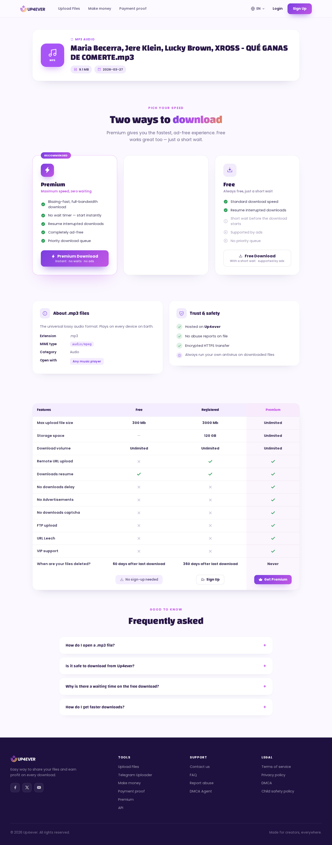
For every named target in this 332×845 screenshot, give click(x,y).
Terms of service (276, 766)
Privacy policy (273, 775)
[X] (27, 787)
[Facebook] (15, 787)
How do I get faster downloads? (95, 707)
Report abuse (202, 783)
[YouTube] (39, 787)
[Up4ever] (32, 8)
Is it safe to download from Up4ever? (100, 666)
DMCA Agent (201, 791)
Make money (99, 8)
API (120, 807)
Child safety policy (278, 791)
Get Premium (275, 579)
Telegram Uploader (135, 775)
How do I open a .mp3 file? (90, 645)
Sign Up (213, 579)
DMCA (267, 783)
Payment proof (133, 8)
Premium (126, 799)
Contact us (200, 766)
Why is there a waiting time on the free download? (112, 686)
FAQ (193, 775)
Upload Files (69, 8)
